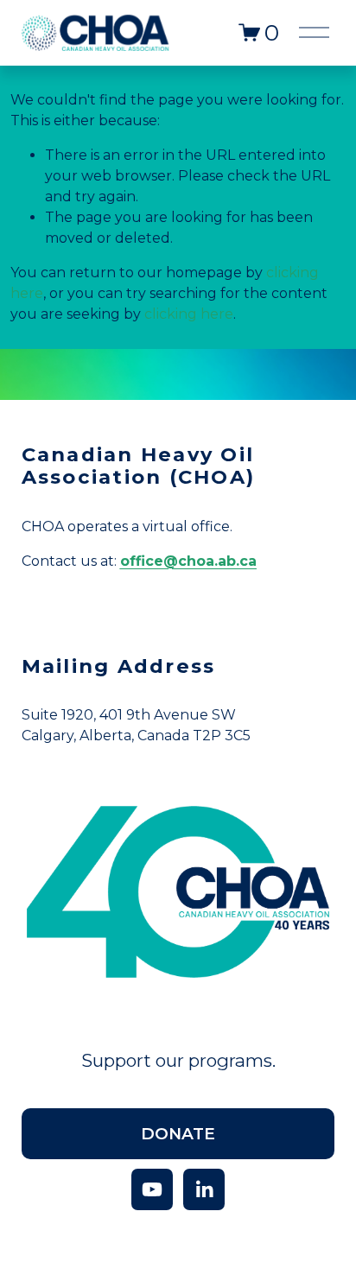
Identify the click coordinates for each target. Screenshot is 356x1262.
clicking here (188, 314)
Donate (178, 1134)
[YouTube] (152, 1189)
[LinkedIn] (204, 1189)
